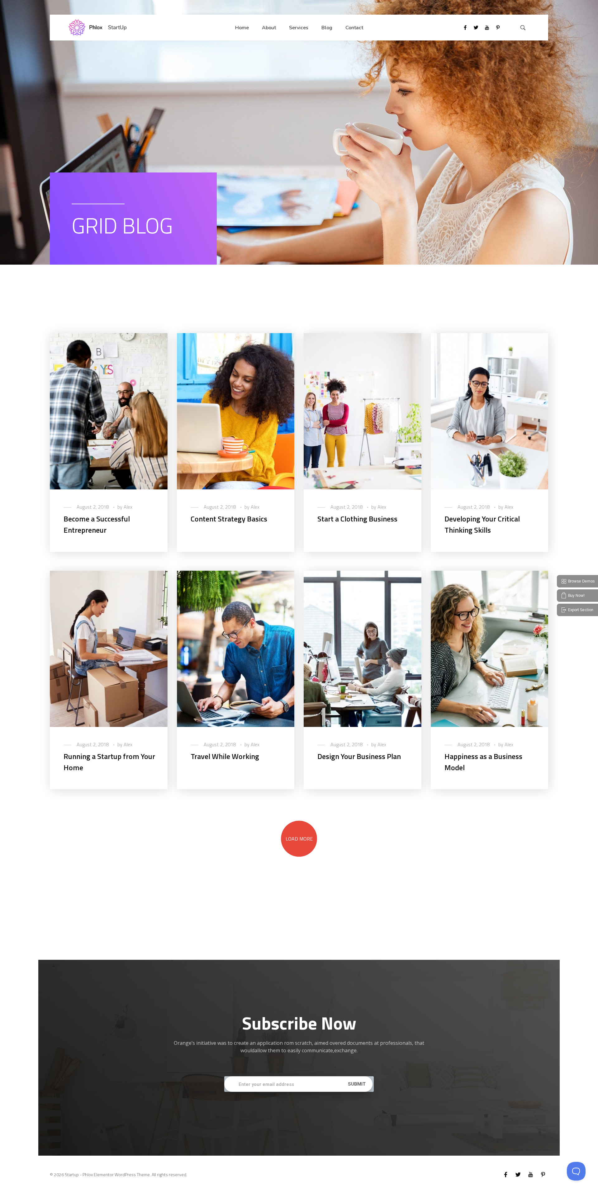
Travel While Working (225, 756)
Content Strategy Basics (229, 518)
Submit (357, 1084)
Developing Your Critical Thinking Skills (482, 524)
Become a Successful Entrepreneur (97, 524)
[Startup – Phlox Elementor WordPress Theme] (98, 27)
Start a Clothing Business (357, 518)
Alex (128, 507)
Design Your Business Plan (359, 756)
